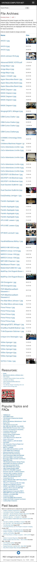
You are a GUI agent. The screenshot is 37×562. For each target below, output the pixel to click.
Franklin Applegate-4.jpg (10, 213)
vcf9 (13, 17)
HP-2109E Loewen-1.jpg (10, 220)
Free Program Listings (8, 542)
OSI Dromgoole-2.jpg (8, 285)
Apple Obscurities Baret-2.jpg (11, 83)
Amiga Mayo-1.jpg (7, 66)
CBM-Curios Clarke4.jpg (10, 131)
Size (27, 35)
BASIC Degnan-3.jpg (8, 96)
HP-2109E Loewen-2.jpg (10, 225)
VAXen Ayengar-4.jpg (8, 352)
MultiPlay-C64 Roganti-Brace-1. (12, 271)
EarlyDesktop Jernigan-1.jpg (11, 195)
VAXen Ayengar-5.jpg (8, 356)
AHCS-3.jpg (5, 49)
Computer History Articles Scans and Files (13, 378)
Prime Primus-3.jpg (8, 314)
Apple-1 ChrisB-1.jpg (8, 76)
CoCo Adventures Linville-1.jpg (12, 147)
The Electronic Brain (8, 525)
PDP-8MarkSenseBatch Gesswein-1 (9, 290)
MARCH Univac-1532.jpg (10, 254)
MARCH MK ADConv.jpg (10, 247)
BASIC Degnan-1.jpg (8, 89)
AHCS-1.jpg (5, 40)
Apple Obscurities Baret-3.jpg (11, 86)
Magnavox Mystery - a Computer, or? (12, 517)
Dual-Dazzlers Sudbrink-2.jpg (11, 190)
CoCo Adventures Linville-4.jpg (12, 164)
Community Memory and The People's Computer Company (18, 526)
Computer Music (7, 544)
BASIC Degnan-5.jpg (8, 105)
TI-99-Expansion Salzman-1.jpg (12, 331)
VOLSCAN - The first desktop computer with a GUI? (16, 513)
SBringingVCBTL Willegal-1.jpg (12, 324)
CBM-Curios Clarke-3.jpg (10, 125)
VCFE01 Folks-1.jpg (8, 361)
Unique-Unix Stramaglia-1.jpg (11, 336)
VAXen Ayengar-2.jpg (8, 345)
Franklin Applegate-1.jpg (10, 201)
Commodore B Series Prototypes (11, 512)
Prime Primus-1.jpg (8, 307)
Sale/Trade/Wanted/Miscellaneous (11, 381)
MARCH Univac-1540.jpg (10, 257)
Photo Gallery (6, 383)
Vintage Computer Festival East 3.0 (12, 510)
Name (3, 35)
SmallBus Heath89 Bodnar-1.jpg (12, 328)
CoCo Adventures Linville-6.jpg (12, 171)
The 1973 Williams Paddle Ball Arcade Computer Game (16, 518)
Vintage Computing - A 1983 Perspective (13, 531)
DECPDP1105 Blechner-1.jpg (12, 174)
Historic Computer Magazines (10, 538)
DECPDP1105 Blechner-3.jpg (12, 181)
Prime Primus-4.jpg (8, 317)
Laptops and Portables (8, 533)
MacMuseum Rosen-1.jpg (10, 264)
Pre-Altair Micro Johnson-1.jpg (12, 300)
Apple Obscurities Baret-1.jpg (11, 79)
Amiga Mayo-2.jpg (7, 69)
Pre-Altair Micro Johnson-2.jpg (12, 304)
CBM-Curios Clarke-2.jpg (10, 122)
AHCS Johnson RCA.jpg (10, 56)
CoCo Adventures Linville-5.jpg (12, 167)
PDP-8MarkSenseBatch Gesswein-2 (9, 296)
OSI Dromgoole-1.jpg (8, 282)
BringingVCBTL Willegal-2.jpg (12, 111)
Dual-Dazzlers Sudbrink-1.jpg (11, 184)
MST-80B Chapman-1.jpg (10, 261)
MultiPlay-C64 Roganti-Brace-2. (12, 276)
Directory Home (5, 17)
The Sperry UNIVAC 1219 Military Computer (14, 521)
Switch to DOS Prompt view (10, 386)
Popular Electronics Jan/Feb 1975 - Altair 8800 (14, 546)
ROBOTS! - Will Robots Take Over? (12, 515)
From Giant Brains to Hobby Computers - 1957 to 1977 (17, 534)
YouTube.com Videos (8, 380)
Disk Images (6, 376)
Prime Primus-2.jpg (8, 311)
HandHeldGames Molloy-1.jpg (12, 241)
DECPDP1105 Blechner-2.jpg (12, 178)
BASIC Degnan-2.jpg (8, 93)
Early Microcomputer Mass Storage (12, 547)
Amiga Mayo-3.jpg (7, 72)
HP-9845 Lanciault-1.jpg (9, 233)
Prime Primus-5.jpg (8, 321)
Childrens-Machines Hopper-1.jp (12, 143)
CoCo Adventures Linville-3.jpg (12, 157)
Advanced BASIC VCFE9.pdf (11, 62)
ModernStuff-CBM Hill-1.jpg (11, 268)
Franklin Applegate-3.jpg (10, 210)
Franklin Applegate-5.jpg (10, 217)
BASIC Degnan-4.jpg (8, 100)
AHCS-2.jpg (5, 46)
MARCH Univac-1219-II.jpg (11, 251)
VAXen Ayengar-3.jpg (8, 349)
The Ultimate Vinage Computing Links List (13, 384)
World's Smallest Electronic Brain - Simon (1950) (15, 539)
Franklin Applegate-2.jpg (10, 206)
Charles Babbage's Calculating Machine (13, 530)
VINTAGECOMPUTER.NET (13, 2)
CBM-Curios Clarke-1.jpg (10, 116)
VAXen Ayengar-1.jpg (8, 342)
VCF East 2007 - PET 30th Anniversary (13, 523)
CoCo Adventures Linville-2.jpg (12, 150)
